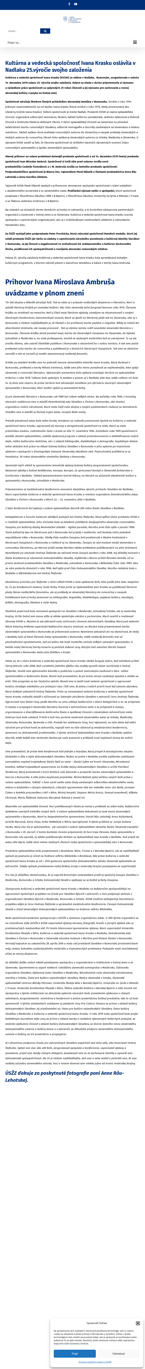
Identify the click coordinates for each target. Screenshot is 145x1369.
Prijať (75, 1353)
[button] (138, 1323)
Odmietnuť (118, 1353)
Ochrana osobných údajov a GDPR (95, 1362)
